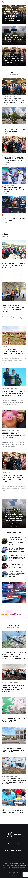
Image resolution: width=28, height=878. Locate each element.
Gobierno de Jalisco (7, 682)
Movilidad (14, 30)
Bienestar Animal (6, 650)
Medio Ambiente (10, 302)
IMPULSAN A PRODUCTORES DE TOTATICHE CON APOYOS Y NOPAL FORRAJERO (14, 266)
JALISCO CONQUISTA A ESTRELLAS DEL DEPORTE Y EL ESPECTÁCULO (13, 435)
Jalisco (16, 5)
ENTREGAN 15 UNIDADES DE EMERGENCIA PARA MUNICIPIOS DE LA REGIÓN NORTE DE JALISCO (13, 688)
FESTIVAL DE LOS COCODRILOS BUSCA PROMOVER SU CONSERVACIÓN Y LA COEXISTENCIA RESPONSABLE (14, 656)
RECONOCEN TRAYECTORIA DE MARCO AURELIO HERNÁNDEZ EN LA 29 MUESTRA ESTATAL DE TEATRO (13, 58)
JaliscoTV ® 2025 (8, 873)
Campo (3, 261)
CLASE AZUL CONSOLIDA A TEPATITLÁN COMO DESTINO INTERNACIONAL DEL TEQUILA (13, 351)
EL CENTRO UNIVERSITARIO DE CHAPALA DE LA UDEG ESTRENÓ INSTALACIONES (13, 750)
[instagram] (19, 843)
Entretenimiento (8, 214)
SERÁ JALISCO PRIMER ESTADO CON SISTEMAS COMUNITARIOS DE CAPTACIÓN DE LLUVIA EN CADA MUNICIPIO (14, 781)
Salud (14, 716)
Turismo (8, 346)
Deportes (6, 185)
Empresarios (8, 5)
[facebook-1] (8, 843)
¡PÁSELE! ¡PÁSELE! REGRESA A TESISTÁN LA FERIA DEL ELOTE (12, 811)
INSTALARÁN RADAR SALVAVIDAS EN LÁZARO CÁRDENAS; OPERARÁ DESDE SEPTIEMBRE (13, 38)
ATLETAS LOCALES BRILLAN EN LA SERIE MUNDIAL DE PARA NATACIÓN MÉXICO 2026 (13, 393)
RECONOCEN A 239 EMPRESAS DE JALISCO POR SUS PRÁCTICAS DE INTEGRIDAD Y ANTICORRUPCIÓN (12, 15)
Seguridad (7, 32)
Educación (4, 746)
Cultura (7, 51)
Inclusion (10, 388)
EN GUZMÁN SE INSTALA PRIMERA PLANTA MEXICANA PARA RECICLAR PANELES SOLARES (13, 309)
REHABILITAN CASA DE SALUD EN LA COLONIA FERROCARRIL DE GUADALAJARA (13, 720)
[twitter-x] (12, 843)
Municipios (19, 650)
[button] (11, 526)
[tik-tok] (16, 843)
